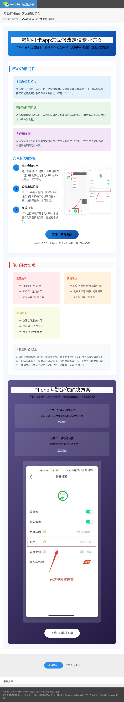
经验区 (8, 18)
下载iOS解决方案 (62, 633)
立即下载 (62, 450)
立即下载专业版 (62, 234)
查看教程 (62, 422)
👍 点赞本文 (53, 665)
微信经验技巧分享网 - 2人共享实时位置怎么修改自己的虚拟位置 (18, 4)
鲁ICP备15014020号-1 (41, 691)
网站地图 (55, 691)
